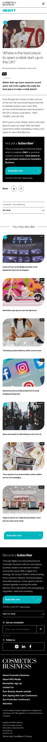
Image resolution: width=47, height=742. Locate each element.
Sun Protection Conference (16, 699)
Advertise (7, 703)
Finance (41, 487)
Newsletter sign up (12, 683)
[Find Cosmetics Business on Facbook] (30, 647)
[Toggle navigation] (43, 4)
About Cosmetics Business (16, 675)
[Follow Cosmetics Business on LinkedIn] (23, 647)
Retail (4, 73)
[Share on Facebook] (21, 188)
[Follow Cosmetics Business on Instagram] (17, 647)
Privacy (28, 736)
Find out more (9, 614)
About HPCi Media (12, 679)
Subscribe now (15, 171)
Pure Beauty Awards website (17, 691)
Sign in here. (28, 178)
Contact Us (8, 687)
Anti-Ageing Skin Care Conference (20, 695)
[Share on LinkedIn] (14, 188)
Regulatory (40, 403)
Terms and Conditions (13, 736)
